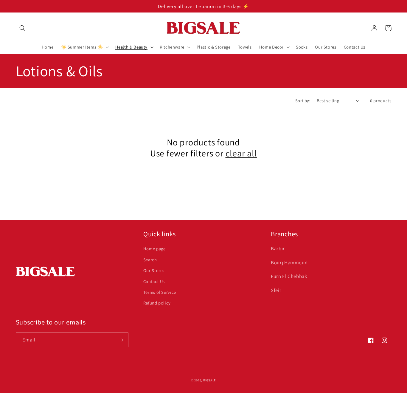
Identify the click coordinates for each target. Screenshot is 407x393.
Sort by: (302, 100)
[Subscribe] (121, 340)
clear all (241, 153)
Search (150, 259)
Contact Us (154, 281)
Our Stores (153, 270)
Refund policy (157, 303)
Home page (154, 248)
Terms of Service (159, 292)
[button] (22, 28)
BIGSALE (209, 380)
